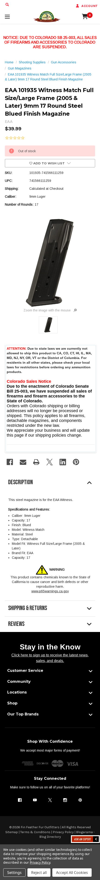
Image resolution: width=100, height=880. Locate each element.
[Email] (23, 462)
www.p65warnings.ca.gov (50, 591)
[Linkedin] (63, 462)
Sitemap (11, 832)
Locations (17, 692)
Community (19, 681)
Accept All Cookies (72, 872)
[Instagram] (65, 800)
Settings (14, 872)
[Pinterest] (76, 462)
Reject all (39, 872)
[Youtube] (35, 800)
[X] (49, 462)
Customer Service (25, 670)
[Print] (36, 462)
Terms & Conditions (35, 832)
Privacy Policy (63, 832)
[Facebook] (10, 462)
